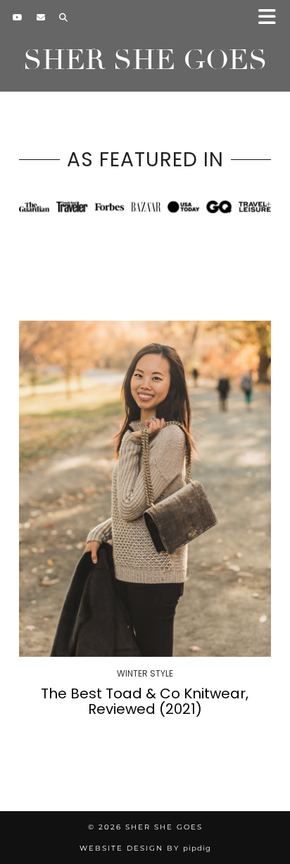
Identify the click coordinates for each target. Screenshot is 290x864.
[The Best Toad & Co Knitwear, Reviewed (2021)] (145, 489)
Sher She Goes (145, 60)
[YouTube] (18, 18)
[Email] (41, 18)
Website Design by (145, 848)
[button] (271, 18)
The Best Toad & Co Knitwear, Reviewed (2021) (144, 701)
